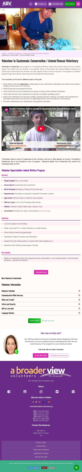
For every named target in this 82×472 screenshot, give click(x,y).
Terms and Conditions (41, 450)
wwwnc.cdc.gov (45, 211)
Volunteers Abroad (11, 4)
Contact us (42, 4)
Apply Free (69, 4)
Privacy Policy (41, 442)
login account (49, 321)
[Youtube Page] (25, 392)
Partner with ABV (41, 457)
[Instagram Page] (41, 392)
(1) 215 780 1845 (41, 355)
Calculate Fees (57, 4)
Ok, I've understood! (34, 468)
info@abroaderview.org (58, 355)
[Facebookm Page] (57, 392)
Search (30, 4)
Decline (44, 468)
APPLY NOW (34, 321)
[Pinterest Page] (73, 392)
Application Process (41, 453)
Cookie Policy (41, 446)
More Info (51, 468)
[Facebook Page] (9, 392)
